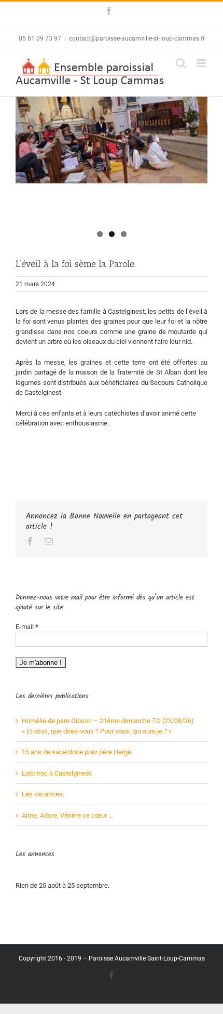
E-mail (27, 627)
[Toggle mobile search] (181, 63)
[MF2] (111, 140)
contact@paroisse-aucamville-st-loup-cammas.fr (137, 38)
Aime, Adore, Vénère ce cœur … (67, 815)
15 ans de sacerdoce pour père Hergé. (77, 752)
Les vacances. (43, 794)
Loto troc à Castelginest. (57, 773)
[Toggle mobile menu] (202, 63)
